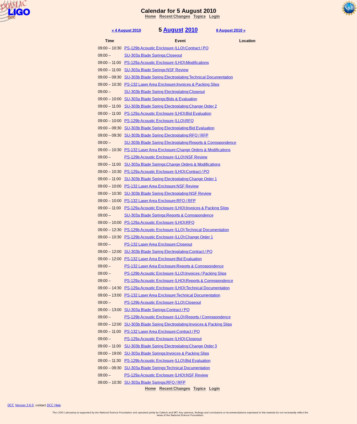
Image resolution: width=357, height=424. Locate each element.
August (173, 29)
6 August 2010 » (231, 30)
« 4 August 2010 (126, 30)
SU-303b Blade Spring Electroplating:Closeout (164, 92)
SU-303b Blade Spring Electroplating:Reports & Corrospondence (180, 143)
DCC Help (54, 405)
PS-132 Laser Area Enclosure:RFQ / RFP (160, 201)
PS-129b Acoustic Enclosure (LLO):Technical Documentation (176, 230)
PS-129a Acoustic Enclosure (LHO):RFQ (159, 222)
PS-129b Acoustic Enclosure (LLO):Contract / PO (166, 48)
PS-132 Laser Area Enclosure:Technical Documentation (172, 295)
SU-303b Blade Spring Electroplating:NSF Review (167, 193)
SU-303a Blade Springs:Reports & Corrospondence (168, 215)
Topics (199, 16)
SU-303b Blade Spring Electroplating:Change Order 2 (170, 106)
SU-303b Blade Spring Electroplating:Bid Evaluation (169, 128)
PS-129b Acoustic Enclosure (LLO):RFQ (159, 121)
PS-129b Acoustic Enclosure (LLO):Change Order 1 (168, 237)
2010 (191, 29)
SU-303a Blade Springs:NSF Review (156, 70)
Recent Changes (174, 16)
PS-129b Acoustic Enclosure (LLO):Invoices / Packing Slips (175, 273)
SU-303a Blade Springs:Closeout (153, 55)
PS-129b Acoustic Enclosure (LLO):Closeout (162, 302)
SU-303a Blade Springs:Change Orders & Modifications (172, 164)
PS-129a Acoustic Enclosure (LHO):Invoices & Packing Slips (176, 208)
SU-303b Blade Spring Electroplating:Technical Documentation (178, 77)
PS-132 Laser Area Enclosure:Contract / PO (162, 332)
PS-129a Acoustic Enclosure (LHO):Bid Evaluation (167, 113)
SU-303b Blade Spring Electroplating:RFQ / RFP (166, 135)
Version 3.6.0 (24, 405)
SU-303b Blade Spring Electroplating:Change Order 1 (170, 179)
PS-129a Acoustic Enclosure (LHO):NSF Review (166, 375)
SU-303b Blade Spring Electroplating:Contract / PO (168, 252)
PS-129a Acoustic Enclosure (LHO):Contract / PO (166, 172)
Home (150, 16)
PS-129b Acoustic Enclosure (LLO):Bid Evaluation (167, 361)
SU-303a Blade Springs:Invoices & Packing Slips (166, 353)
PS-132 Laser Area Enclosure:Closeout (158, 244)
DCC (11, 405)
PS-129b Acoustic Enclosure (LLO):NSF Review (165, 157)
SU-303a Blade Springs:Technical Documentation (167, 368)
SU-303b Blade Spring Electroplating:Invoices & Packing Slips (178, 324)
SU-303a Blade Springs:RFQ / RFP (155, 382)
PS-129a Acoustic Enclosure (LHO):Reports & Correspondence (178, 281)
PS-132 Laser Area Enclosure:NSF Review (161, 186)
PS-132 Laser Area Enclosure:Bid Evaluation (163, 259)
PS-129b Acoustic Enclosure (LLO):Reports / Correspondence (177, 317)
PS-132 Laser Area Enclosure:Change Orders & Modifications (177, 150)
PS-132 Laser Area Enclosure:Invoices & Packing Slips (171, 84)
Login (214, 16)
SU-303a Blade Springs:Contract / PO (156, 310)
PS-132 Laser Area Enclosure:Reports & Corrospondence (174, 266)
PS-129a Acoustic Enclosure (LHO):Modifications (166, 63)
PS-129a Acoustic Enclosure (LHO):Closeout (163, 339)
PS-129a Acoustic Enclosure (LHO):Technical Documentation (177, 288)
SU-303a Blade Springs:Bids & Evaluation (160, 99)
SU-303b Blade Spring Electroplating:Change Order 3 (170, 346)
